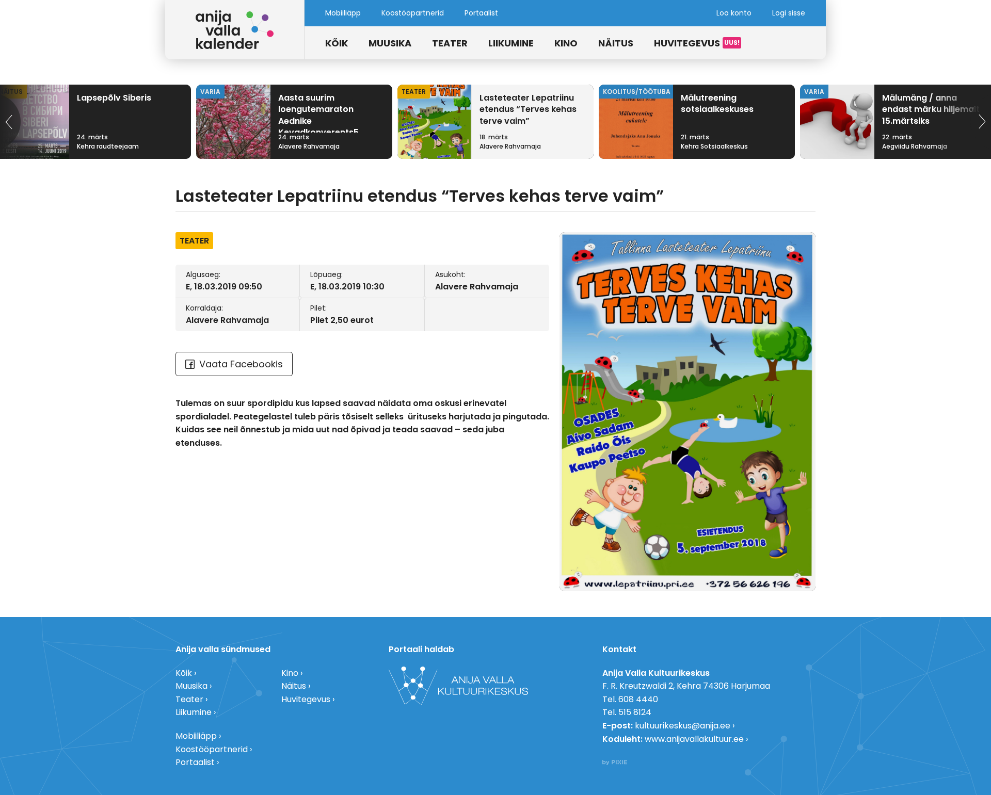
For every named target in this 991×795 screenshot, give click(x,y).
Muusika (390, 43)
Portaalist (481, 13)
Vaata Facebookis (241, 364)
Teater (450, 43)
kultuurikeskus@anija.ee (682, 726)
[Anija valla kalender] (235, 29)
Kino (566, 43)
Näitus (615, 43)
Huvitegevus (687, 43)
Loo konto (734, 13)
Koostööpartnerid (412, 13)
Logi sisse (788, 13)
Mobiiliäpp (343, 13)
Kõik (336, 43)
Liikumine (511, 43)
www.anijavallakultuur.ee (694, 739)
